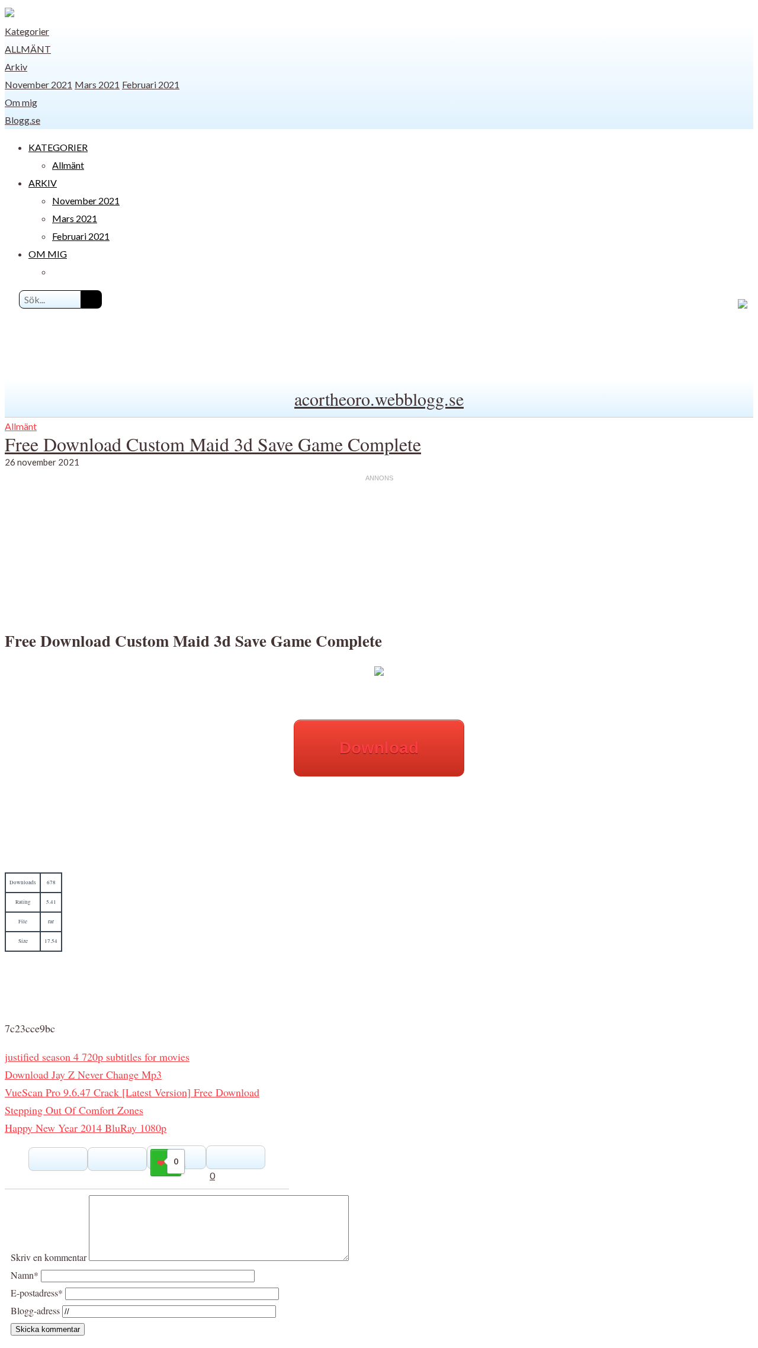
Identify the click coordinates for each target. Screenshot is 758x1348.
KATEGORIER (58, 147)
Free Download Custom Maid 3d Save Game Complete (213, 444)
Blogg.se (22, 120)
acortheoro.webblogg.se (379, 398)
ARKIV (42, 182)
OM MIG (47, 253)
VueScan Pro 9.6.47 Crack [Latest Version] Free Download (132, 1092)
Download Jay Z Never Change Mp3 (83, 1074)
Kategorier (27, 31)
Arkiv (16, 66)
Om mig (21, 102)
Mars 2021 (97, 84)
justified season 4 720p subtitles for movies (97, 1056)
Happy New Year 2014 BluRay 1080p (85, 1128)
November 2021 (38, 84)
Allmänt (28, 48)
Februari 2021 (150, 84)
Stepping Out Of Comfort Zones (74, 1110)
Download (379, 748)
